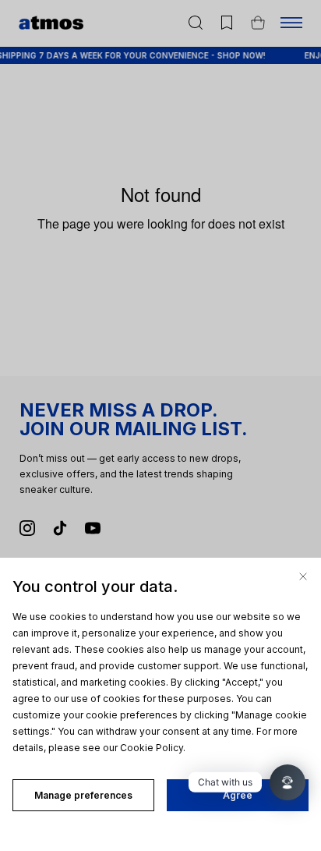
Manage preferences (83, 795)
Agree (237, 795)
